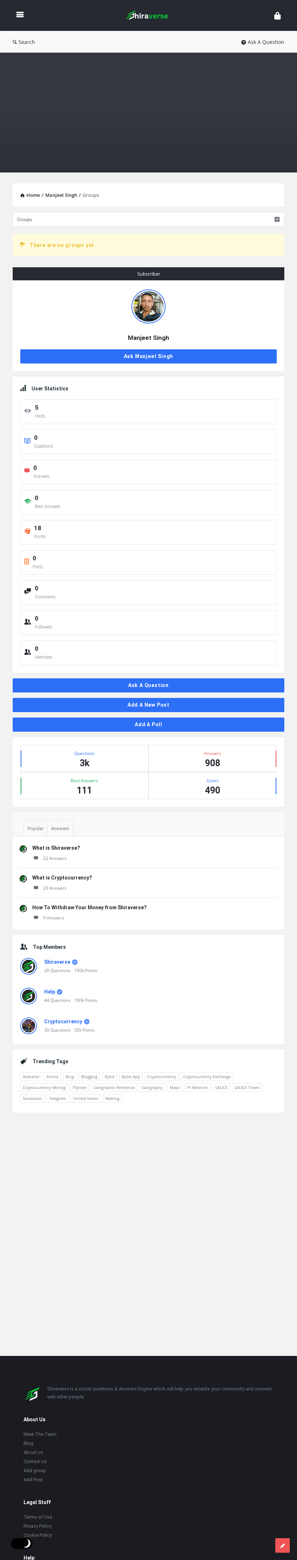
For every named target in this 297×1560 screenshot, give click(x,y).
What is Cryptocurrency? (62, 878)
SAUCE (221, 1087)
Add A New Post (148, 705)
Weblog (112, 1098)
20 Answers (55, 888)
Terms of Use (38, 1517)
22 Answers (55, 858)
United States (85, 1098)
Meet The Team (40, 1434)
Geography (152, 1087)
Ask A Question (266, 41)
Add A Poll (148, 724)
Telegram (57, 1098)
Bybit (109, 1076)
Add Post (33, 1479)
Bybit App (131, 1076)
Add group (35, 1470)
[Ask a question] (282, 1545)
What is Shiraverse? (56, 848)
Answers (60, 828)
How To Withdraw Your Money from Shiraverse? (89, 907)
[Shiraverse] (150, 15)
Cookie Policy (38, 1535)
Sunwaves (32, 1098)
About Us (33, 1452)
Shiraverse (57, 962)
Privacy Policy (37, 1526)
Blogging (89, 1076)
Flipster (80, 1087)
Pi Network (197, 1087)
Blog (70, 1076)
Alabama (31, 1076)
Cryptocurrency (63, 1021)
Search (26, 41)
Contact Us (35, 1461)
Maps (175, 1087)
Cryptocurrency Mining (44, 1087)
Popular (35, 828)
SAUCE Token (247, 1087)
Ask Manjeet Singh (148, 356)
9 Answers (53, 918)
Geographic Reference (114, 1087)
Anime (52, 1076)
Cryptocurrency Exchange (207, 1076)
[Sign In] (277, 15)
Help (49, 992)
